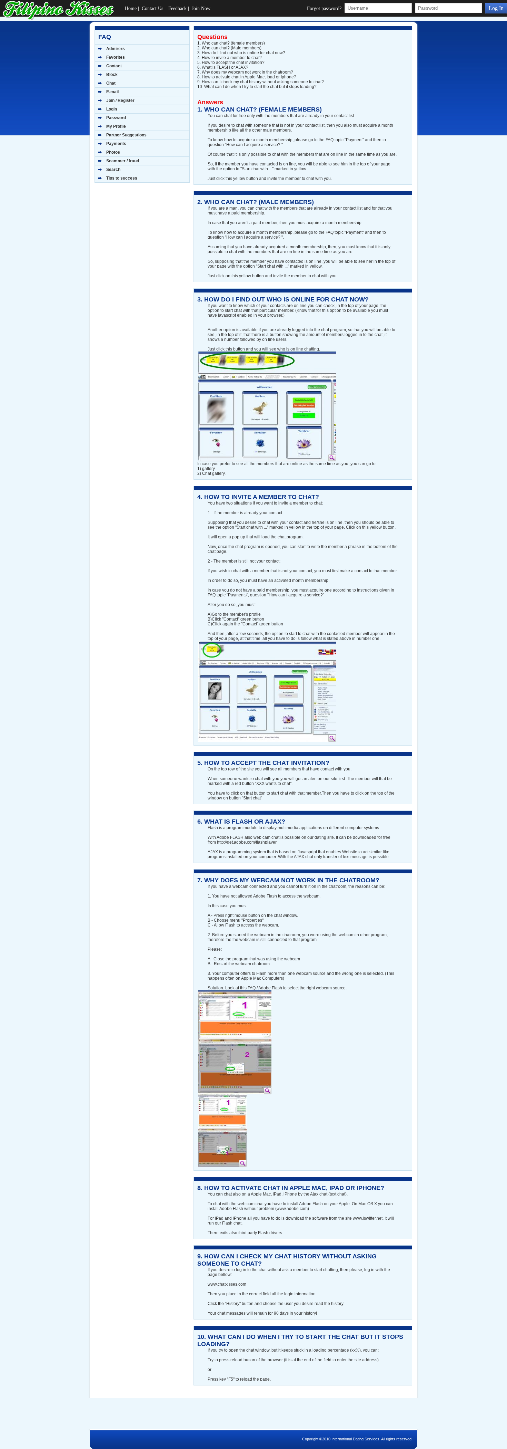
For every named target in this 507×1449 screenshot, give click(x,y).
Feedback (177, 8)
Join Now (201, 8)
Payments (116, 143)
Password (116, 117)
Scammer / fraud (122, 161)
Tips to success (121, 178)
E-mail (112, 91)
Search (113, 169)
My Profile (116, 126)
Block (112, 74)
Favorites (115, 57)
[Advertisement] (138, 238)
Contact (114, 66)
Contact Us (152, 8)
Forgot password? (324, 8)
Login (111, 109)
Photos (113, 152)
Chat (111, 83)
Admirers (115, 48)
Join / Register (120, 100)
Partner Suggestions (126, 135)
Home (131, 8)
